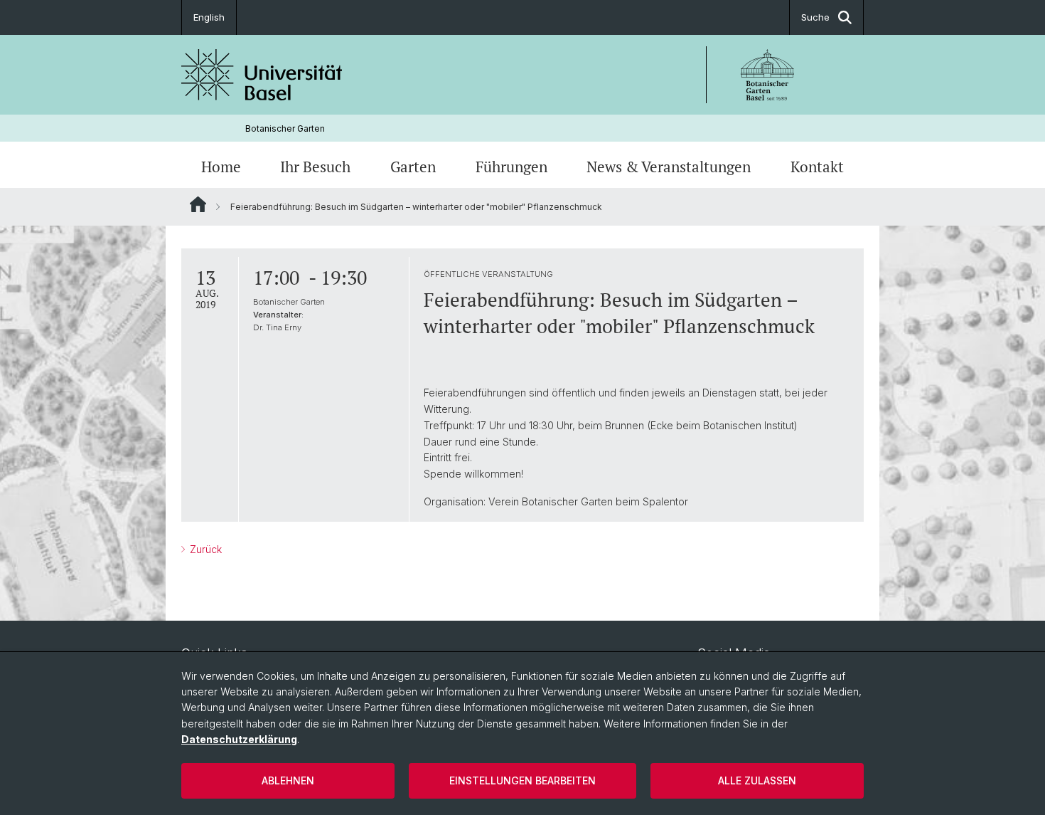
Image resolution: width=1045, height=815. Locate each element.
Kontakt (817, 167)
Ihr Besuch (315, 167)
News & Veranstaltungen (668, 167)
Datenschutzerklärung (239, 739)
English (209, 17)
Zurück (204, 549)
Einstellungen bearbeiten (522, 780)
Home (221, 167)
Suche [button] (815, 17)
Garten (413, 167)
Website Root (198, 204)
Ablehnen (288, 780)
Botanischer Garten (285, 128)
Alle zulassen (757, 780)
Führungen (511, 167)
